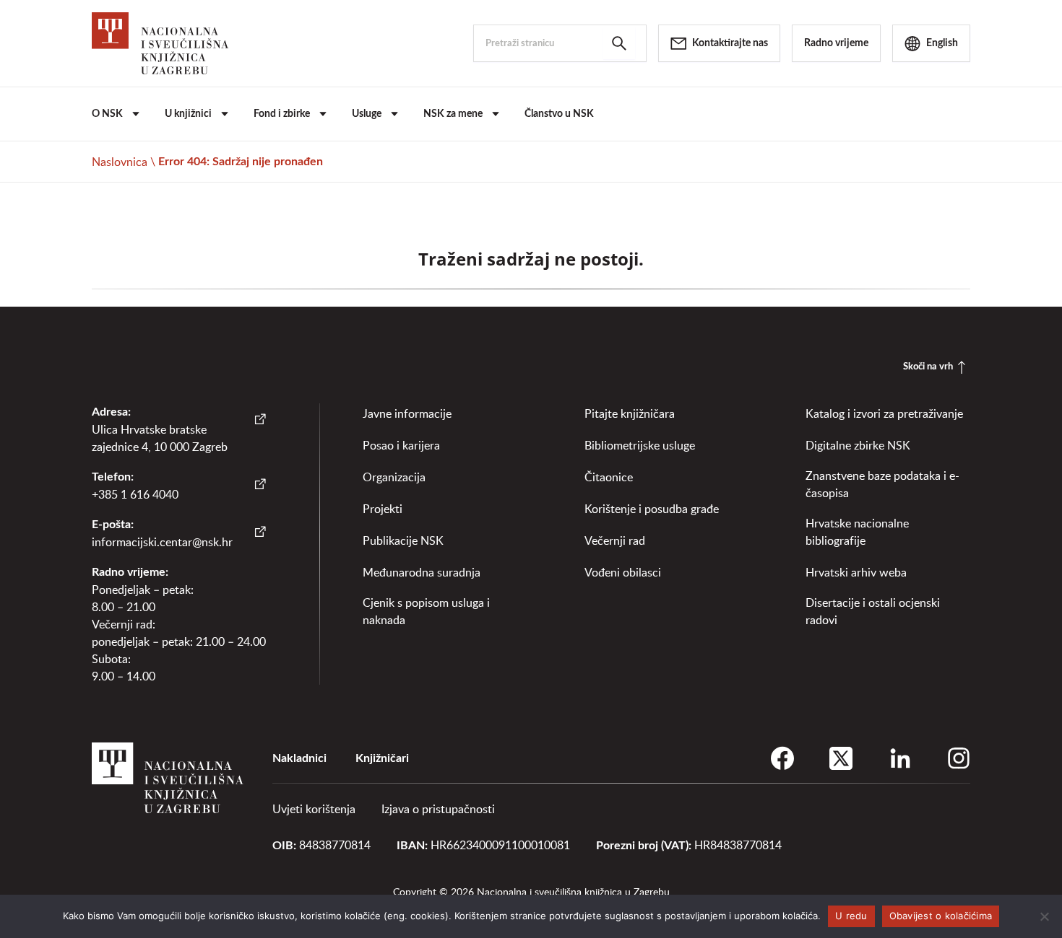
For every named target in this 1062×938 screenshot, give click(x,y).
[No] (1044, 916)
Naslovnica (119, 162)
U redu (851, 915)
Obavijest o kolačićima (941, 915)
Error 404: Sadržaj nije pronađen (240, 161)
